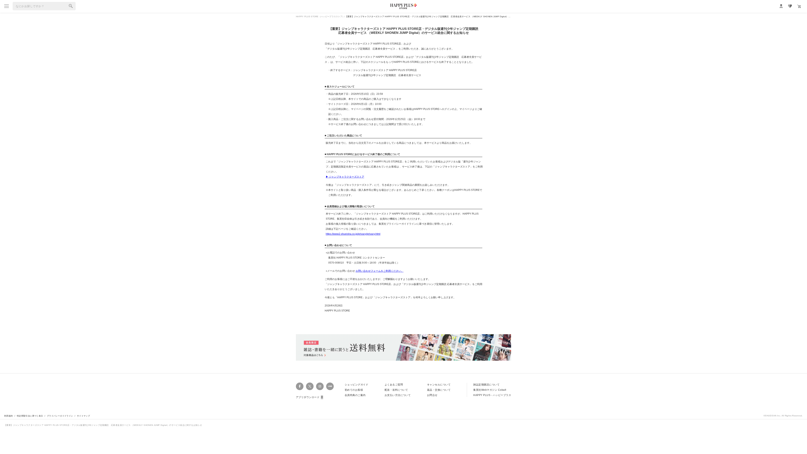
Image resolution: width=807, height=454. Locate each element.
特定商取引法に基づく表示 (30, 416)
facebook (299, 386)
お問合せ (432, 395)
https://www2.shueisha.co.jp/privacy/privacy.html (353, 233)
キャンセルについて (439, 384)
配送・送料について (396, 389)
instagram (320, 386)
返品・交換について (439, 389)
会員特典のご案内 (355, 395)
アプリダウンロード (307, 397)
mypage (781, 6)
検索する (71, 6)
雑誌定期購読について (486, 384)
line (330, 386)
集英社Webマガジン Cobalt (489, 389)
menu (6, 6)
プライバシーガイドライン (60, 416)
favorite (790, 6)
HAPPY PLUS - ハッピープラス (492, 395)
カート (799, 6)
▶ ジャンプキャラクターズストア (345, 176)
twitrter (310, 386)
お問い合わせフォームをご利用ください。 (380, 270)
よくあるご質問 (394, 384)
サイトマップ (83, 416)
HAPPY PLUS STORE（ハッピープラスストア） (320, 16)
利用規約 (8, 416)
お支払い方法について (398, 395)
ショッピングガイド (356, 384)
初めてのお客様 (354, 389)
